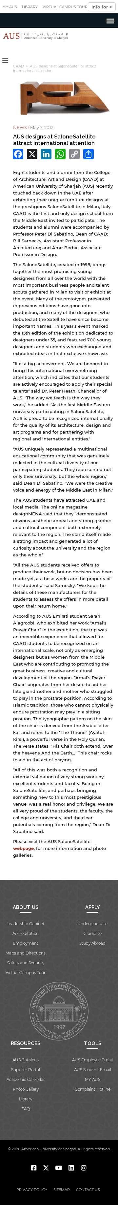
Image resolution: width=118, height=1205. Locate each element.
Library (30, 7)
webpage (23, 848)
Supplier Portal (25, 1069)
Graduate (93, 933)
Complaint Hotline (92, 1089)
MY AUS (9, 7)
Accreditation (25, 933)
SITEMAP (61, 1189)
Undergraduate (92, 923)
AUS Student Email (92, 1069)
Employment (25, 943)
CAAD (18, 66)
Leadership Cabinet (26, 923)
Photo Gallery (26, 1089)
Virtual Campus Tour (65, 7)
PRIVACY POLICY (31, 1189)
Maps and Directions (26, 953)
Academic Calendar (26, 1079)
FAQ (25, 1108)
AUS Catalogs (25, 1059)
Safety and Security (25, 962)
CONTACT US (88, 1189)
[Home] (34, 36)
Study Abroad (92, 943)
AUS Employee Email (92, 1059)
